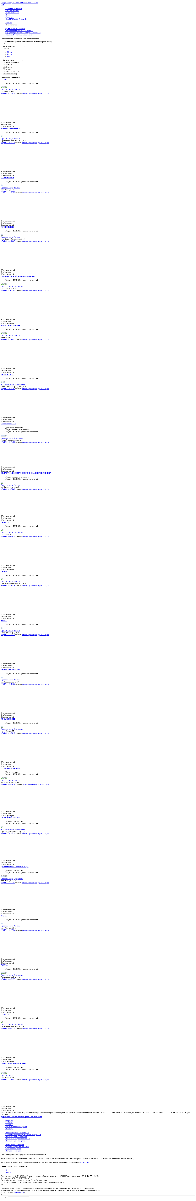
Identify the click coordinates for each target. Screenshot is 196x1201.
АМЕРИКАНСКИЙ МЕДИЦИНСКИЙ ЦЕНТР (20, 276)
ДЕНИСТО (5, 571)
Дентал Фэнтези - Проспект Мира (14, 867)
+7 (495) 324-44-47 (8, 1080)
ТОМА (4, 621)
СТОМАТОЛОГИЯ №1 (10, 768)
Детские (8, 67)
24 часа (8, 69)
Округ (9, 54)
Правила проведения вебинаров (17, 1139)
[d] (2, 579)
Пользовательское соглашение (17, 1133)
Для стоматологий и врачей (16, 1127)
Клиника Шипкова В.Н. (11, 129)
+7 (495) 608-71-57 (8, 442)
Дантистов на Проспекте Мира (13, 1063)
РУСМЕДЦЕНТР (8, 719)
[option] (14, 46)
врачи (30, 93)
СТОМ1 (4, 79)
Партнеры (9, 1129)
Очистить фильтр (10, 74)
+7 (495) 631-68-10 (8, 733)
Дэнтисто (5, 1014)
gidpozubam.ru (85, 1162)
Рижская (17, 89)
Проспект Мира (7, 89)
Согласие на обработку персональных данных (23, 1135)
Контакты (9, 1123)
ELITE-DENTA (7, 375)
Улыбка (4, 916)
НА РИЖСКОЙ (7, 178)
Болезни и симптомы (13, 9)
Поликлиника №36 (8, 424)
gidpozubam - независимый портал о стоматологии (21, 1117)
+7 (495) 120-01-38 (8, 143)
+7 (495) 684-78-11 (8, 784)
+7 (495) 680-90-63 (8, 241)
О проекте (9, 1121)
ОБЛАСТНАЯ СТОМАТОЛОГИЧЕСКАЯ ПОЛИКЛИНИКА (26, 473)
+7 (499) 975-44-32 (8, 339)
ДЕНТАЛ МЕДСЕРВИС (11, 670)
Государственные (12, 62)
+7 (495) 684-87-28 (8, 585)
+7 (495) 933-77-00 (8, 290)
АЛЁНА (4, 965)
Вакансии (9, 1125)
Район (9, 56)
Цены (7, 15)
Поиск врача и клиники (14, 1145)
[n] (2, 186)
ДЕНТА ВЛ (5, 522)
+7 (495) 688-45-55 (8, 684)
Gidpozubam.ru (18, 1192)
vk (6, 1170)
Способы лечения (12, 11)
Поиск (5, 1197)
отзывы (25, 93)
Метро (9, 52)
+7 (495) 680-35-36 (8, 536)
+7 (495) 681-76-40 (8, 489)
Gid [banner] (2, 5)
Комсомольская (7, 385)
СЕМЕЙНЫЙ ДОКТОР (11, 817)
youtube (8, 1172)
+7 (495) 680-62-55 (8, 979)
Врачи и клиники (12, 13)
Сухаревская (18, 286)
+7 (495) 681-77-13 (8, 930)
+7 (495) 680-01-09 (8, 389)
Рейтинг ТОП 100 (12, 71)
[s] (2, 136)
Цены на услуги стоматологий (17, 1147)
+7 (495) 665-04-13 (8, 93)
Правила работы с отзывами (16, 1137)
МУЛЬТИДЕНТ (7, 227)
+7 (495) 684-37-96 (8, 192)
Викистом (9, 17)
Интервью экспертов (13, 1151)
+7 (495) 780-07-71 (8, 834)
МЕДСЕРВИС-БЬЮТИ (11, 325)
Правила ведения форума (15, 1141)
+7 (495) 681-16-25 (8, 635)
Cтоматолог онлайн (13, 1149)
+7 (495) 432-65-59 (8, 883)
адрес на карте (43, 93)
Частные (8, 65)
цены (35, 93)
